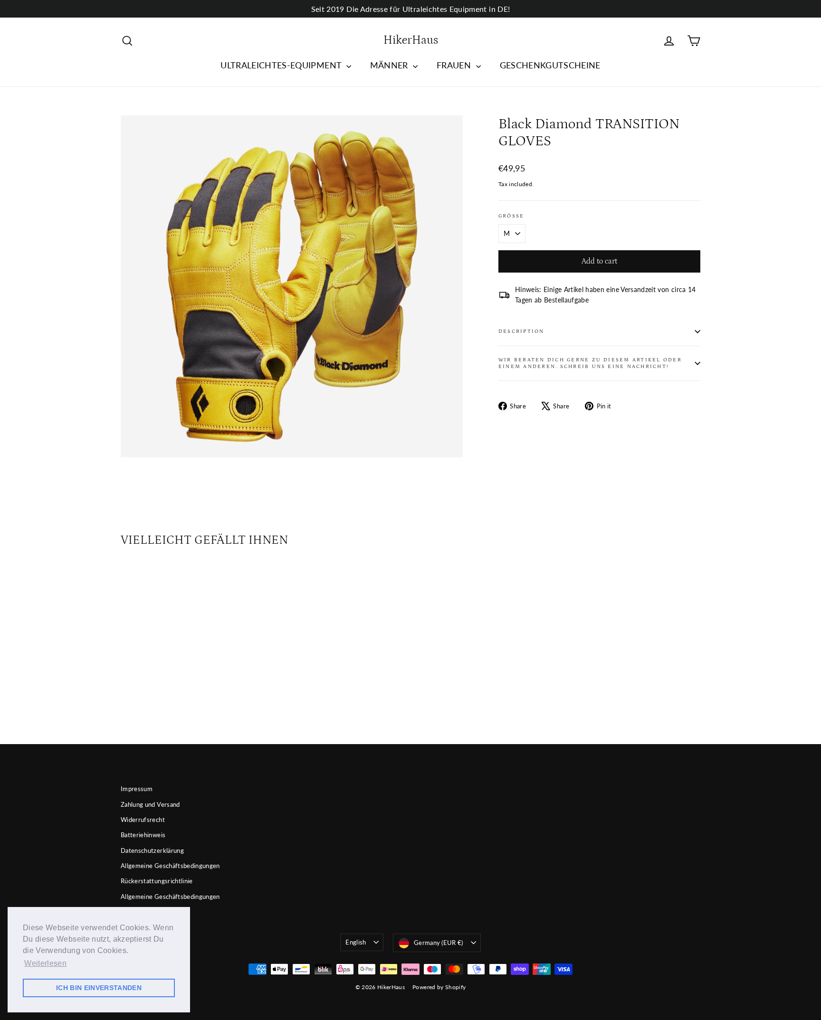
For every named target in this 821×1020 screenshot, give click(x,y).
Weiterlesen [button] (45, 963)
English (355, 942)
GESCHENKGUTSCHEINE (550, 65)
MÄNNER (390, 65)
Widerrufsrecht (143, 819)
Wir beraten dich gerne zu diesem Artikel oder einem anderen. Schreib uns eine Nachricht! (590, 363)
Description (521, 331)
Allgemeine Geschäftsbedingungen (170, 865)
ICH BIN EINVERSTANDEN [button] (99, 988)
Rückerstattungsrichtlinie (157, 881)
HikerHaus (410, 40)
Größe (511, 216)
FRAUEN (455, 65)
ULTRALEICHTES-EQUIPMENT (282, 65)
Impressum (137, 789)
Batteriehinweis (143, 835)
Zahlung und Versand (150, 804)
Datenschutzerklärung (152, 850)
